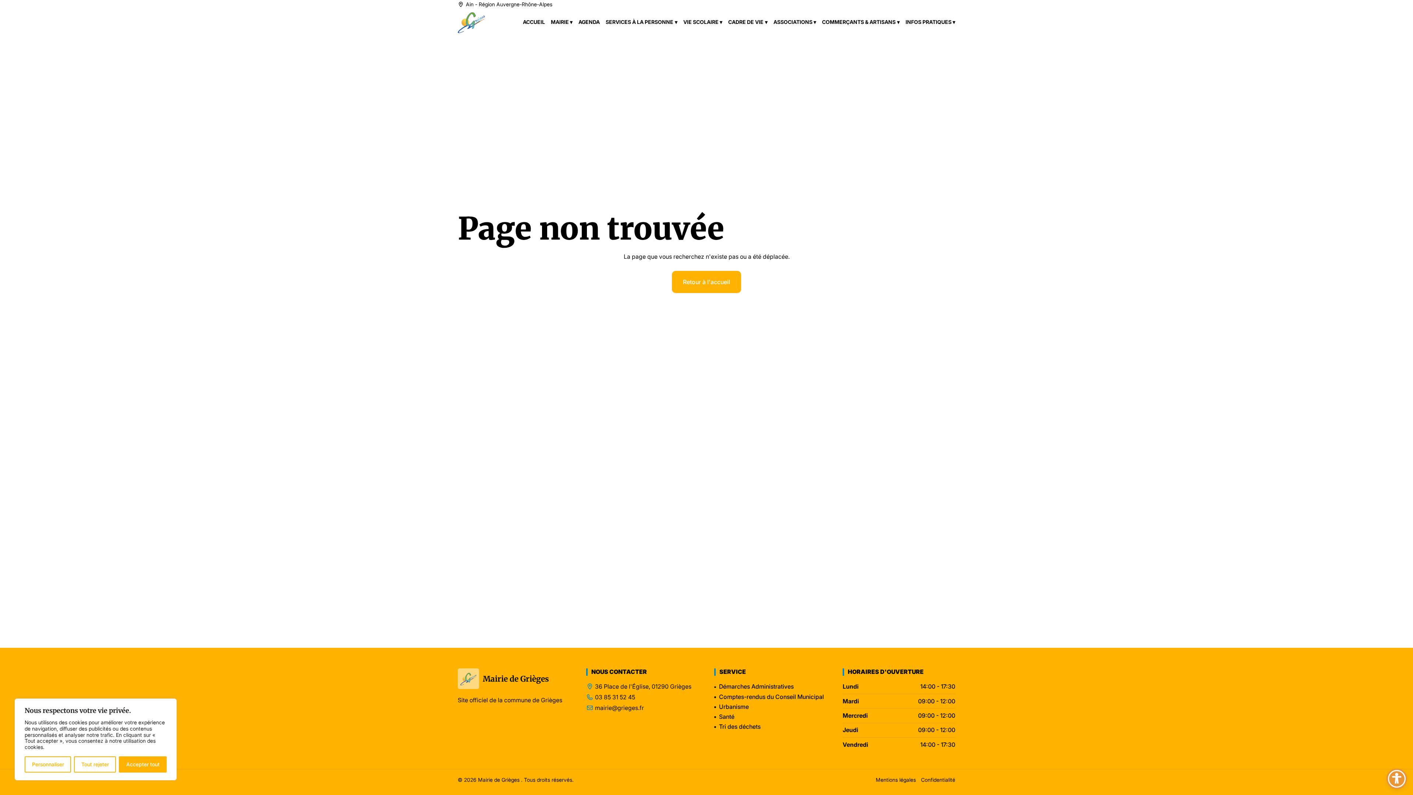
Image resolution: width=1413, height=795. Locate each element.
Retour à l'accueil (706, 282)
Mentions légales (896, 780)
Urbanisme (734, 706)
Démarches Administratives (756, 686)
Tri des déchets (740, 726)
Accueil (534, 22)
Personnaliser (48, 764)
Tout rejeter (95, 764)
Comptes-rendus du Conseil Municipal (771, 696)
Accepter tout (143, 764)
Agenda (589, 22)
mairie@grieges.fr (619, 707)
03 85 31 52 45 (615, 697)
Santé (726, 716)
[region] (96, 739)
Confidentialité (938, 780)
